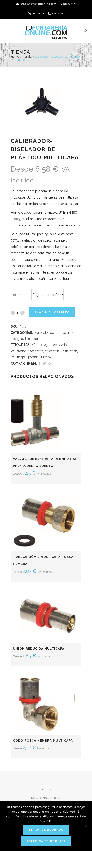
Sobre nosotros (46, 797)
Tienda (27, 56)
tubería (46, 357)
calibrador (18, 351)
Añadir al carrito (52, 312)
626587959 (69, 3)
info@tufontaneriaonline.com (37, 3)
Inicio (46, 789)
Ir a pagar (57, 13)
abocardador (59, 345)
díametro (20, 295)
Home (15, 56)
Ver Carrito (38, 13)
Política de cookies (46, 841)
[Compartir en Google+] (50, 363)
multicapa (18, 357)
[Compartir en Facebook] (40, 363)
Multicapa (32, 339)
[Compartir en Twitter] (44, 363)
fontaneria (52, 351)
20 (40, 345)
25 (45, 345)
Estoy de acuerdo (46, 829)
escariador (35, 351)
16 (34, 345)
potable (33, 357)
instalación (69, 351)
